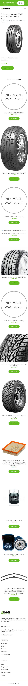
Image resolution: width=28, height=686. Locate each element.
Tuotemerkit (11, 58)
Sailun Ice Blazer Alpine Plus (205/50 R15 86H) (14, 233)
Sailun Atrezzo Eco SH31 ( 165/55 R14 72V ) (14, 173)
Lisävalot (3, 646)
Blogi (2, 664)
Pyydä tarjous (21, 3)
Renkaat (3, 649)
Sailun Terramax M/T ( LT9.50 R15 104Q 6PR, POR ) (14, 416)
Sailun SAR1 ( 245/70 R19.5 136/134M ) (14, 320)
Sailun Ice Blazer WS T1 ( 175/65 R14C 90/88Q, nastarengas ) (14, 364)
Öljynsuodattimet (5, 654)
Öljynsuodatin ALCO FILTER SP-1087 (14, 554)
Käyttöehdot (4, 669)
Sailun (16, 58)
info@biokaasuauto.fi (6, 635)
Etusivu (3, 19)
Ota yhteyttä (4, 667)
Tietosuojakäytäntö (6, 672)
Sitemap (3, 675)
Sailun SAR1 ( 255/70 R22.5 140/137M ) (14, 216)
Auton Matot (4, 643)
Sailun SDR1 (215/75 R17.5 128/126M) (14, 113)
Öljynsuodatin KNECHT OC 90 (14, 520)
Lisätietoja (7, 68)
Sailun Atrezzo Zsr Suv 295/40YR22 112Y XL (14, 277)
